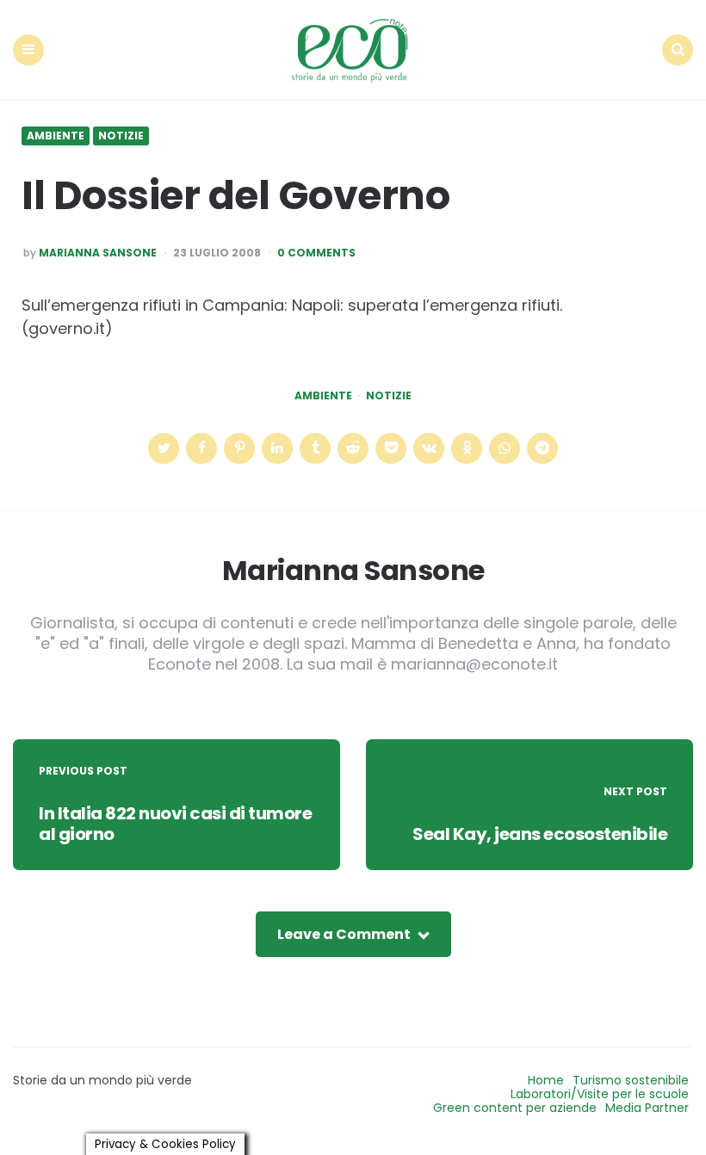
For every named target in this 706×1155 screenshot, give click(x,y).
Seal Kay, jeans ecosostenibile (539, 834)
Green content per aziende (515, 1107)
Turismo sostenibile (631, 1080)
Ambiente (55, 136)
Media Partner (647, 1107)
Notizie (121, 136)
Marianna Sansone (98, 253)
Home (546, 1080)
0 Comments (316, 253)
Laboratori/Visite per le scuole (600, 1093)
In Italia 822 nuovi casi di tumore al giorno (175, 823)
